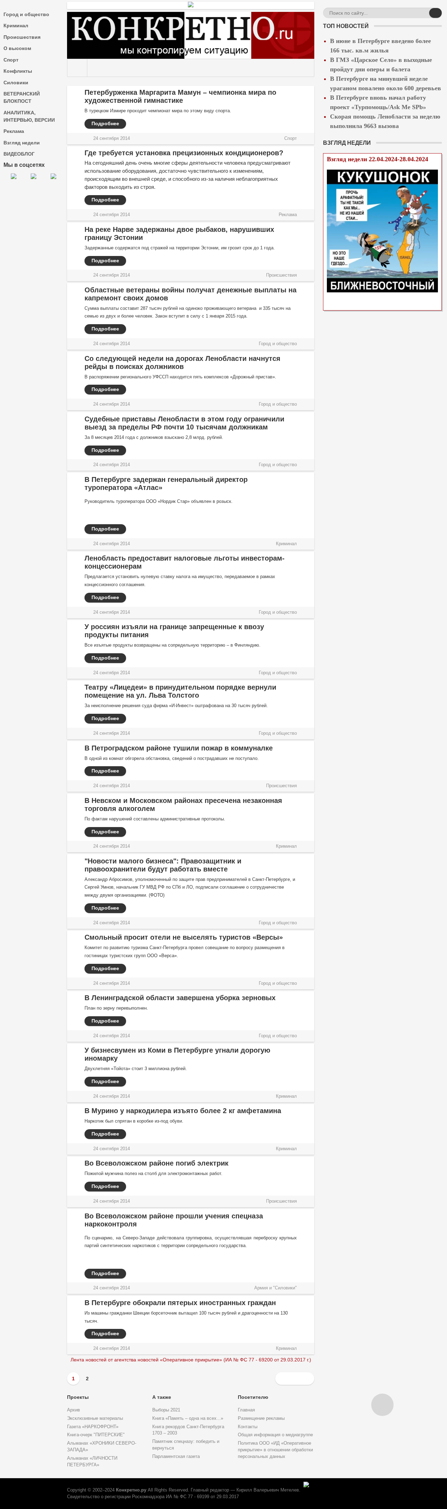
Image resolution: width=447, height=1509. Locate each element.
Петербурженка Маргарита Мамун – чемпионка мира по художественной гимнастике (180, 96)
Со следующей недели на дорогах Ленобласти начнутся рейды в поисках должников (182, 362)
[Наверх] (382, 1405)
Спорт (11, 60)
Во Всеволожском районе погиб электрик (156, 1163)
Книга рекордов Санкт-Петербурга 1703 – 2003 (188, 1430)
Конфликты (17, 71)
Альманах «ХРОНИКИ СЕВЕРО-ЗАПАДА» (101, 1446)
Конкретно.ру (131, 1490)
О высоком (17, 48)
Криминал (15, 25)
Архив (73, 1410)
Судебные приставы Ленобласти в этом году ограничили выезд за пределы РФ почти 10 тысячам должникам (184, 423)
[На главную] (77, 68)
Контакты (247, 1426)
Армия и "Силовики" (275, 1288)
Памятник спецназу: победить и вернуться (185, 1445)
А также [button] (161, 1397)
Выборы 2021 (166, 1410)
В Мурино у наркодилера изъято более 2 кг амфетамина (183, 1111)
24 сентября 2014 (111, 138)
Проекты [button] (78, 1397)
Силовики (15, 82)
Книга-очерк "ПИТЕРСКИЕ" (96, 1434)
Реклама (13, 131)
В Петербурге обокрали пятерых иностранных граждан (180, 1303)
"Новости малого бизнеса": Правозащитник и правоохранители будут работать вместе (163, 865)
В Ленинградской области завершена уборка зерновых (180, 998)
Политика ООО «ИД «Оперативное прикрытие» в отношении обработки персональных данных (275, 1450)
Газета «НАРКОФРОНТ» (92, 1426)
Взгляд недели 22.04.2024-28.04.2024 (377, 159)
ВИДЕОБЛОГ (19, 154)
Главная (246, 1410)
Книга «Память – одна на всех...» (187, 1418)
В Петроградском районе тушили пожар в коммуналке (179, 748)
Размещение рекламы (261, 1418)
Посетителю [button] (253, 1397)
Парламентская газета (176, 1456)
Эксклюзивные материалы (95, 1418)
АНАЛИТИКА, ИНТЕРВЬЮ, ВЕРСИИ (29, 116)
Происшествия (22, 37)
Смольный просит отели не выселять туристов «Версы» (184, 937)
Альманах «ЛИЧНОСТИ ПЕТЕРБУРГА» (92, 1461)
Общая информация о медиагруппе (275, 1434)
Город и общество (26, 14)
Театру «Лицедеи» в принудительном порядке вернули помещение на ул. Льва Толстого (180, 691)
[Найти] (435, 13)
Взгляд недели (21, 142)
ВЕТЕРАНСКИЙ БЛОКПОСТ (21, 97)
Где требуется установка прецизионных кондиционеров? (184, 153)
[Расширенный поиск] (423, 14)
